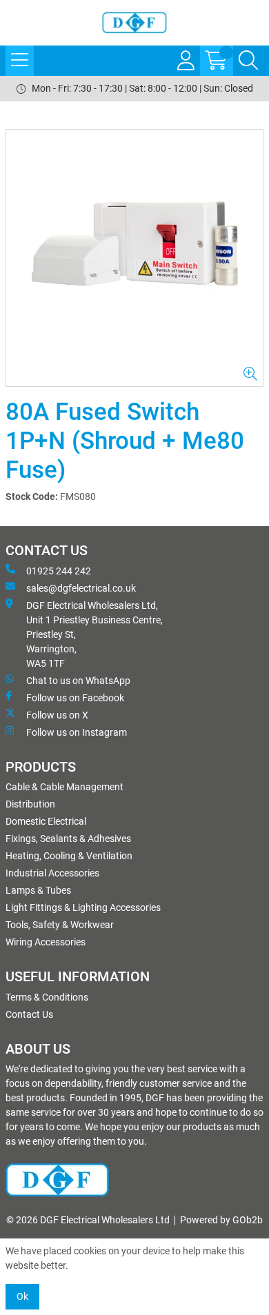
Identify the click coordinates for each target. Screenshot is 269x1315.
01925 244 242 (58, 570)
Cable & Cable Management (64, 786)
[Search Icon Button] (248, 61)
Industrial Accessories (52, 873)
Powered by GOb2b (221, 1219)
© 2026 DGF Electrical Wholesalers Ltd (88, 1219)
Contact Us (29, 1014)
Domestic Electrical (46, 821)
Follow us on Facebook (75, 697)
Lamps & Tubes (38, 890)
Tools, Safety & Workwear (60, 924)
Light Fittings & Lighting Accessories (83, 907)
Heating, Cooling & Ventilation (69, 855)
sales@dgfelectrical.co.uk (81, 588)
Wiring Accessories (46, 941)
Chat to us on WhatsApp (78, 680)
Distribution (30, 804)
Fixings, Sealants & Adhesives (68, 838)
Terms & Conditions (47, 997)
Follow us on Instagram (76, 732)
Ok (22, 1296)
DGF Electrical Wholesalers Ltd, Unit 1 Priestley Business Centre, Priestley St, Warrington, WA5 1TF (94, 634)
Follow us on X (57, 715)
